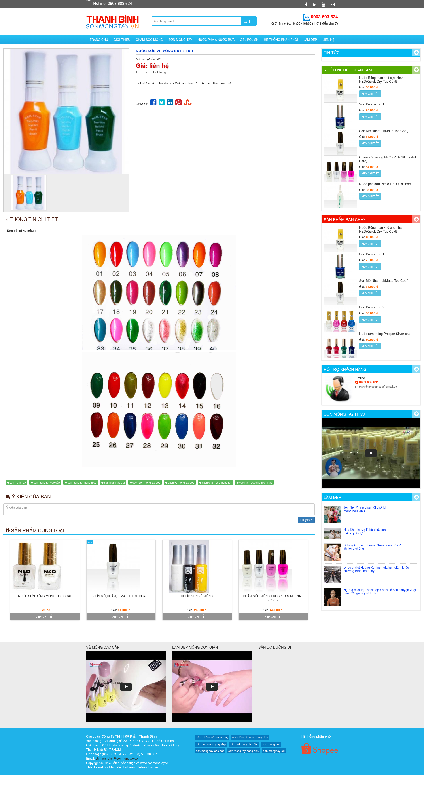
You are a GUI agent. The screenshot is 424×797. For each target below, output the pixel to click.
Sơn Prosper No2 (371, 307)
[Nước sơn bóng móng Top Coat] (45, 566)
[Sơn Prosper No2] (340, 321)
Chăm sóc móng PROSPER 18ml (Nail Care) (273, 598)
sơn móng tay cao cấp (47, 482)
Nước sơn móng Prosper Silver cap (384, 333)
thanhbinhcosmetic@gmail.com (378, 386)
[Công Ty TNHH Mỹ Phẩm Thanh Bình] (112, 20)
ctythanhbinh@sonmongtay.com (118, 758)
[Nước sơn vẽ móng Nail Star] (66, 111)
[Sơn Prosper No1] (340, 118)
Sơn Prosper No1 (371, 104)
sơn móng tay (18, 482)
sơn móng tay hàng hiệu (82, 482)
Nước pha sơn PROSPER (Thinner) (385, 183)
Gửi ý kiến (306, 520)
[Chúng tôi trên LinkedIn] (315, 4)
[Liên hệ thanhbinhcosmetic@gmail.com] (333, 4)
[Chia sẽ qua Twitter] (162, 102)
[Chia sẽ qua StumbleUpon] (187, 102)
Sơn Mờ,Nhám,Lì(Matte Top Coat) (120, 596)
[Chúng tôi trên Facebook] (307, 4)
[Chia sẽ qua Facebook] (153, 102)
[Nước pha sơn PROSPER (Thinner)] (340, 198)
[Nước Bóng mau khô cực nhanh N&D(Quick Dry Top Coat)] (340, 92)
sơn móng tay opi (114, 482)
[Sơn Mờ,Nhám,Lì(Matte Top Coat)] (121, 566)
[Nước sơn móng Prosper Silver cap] (340, 348)
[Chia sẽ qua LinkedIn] (170, 102)
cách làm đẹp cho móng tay (255, 482)
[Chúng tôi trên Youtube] (324, 4)
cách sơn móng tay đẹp (146, 482)
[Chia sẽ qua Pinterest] (178, 102)
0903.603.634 (368, 382)
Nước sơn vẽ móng (197, 596)
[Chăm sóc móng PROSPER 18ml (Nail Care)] (273, 566)
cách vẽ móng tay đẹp (181, 482)
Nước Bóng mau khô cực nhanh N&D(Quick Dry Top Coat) (382, 79)
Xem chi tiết (44, 616)
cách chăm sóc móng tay (217, 482)
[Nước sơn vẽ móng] (197, 566)
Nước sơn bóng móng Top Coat (45, 596)
